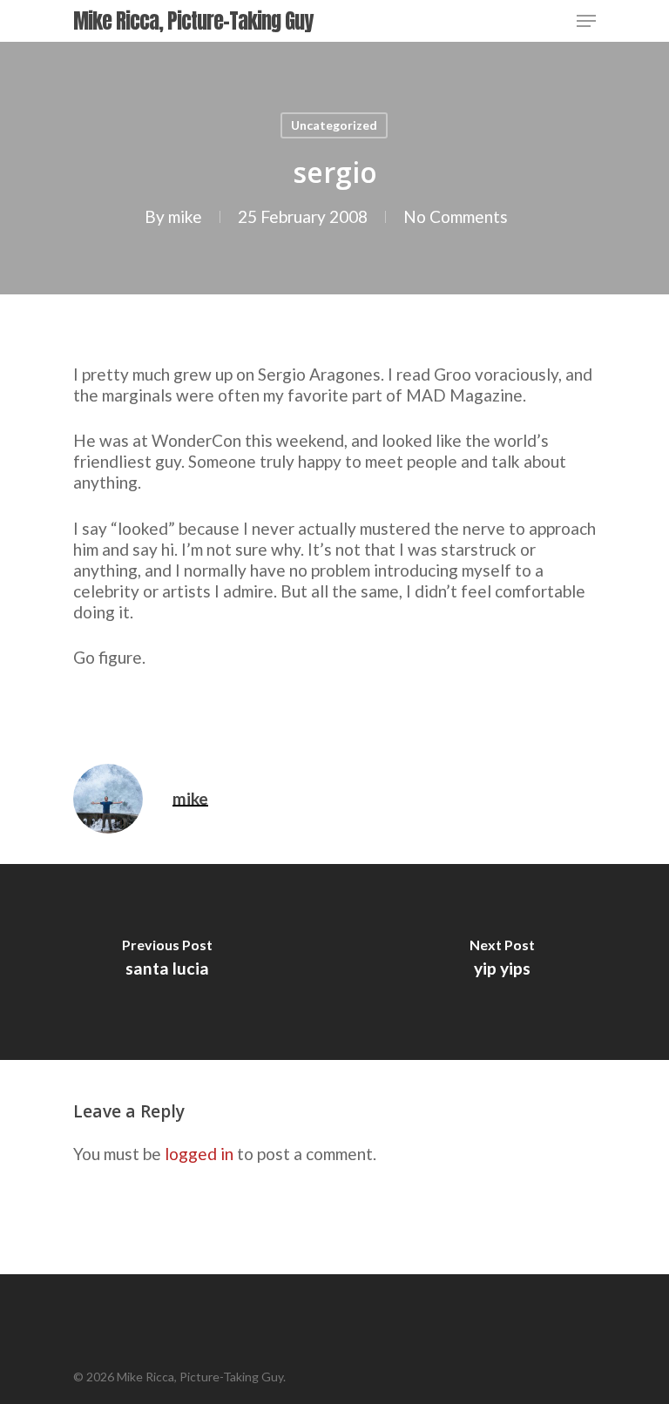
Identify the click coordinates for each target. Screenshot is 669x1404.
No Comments (455, 216)
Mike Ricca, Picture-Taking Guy (193, 20)
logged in (199, 1154)
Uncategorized (334, 125)
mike (185, 216)
